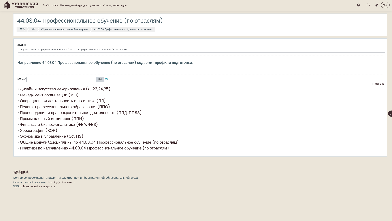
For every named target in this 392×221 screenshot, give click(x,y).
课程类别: (21, 45)
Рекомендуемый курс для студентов (80, 5)
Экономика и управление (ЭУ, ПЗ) (51, 136)
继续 (100, 79)
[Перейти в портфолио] (376, 6)
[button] (107, 79)
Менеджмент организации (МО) (49, 95)
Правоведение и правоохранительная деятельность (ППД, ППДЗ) (81, 112)
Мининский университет (40, 186)
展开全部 (379, 84)
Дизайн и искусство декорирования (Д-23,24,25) (65, 89)
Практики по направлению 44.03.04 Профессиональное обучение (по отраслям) (94, 148)
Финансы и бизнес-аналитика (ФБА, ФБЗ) (59, 124)
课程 (33, 29)
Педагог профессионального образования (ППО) (65, 107)
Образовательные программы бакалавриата (64, 29)
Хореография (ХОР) (38, 130)
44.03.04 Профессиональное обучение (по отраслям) (123, 29)
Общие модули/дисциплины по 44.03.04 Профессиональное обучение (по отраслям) (99, 142)
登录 (385, 4)
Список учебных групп (115, 5)
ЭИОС (46, 5)
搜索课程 (21, 79)
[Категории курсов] (368, 6)
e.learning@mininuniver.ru (61, 182)
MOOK (55, 5)
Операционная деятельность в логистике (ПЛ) (63, 101)
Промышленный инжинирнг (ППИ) (52, 118)
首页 (22, 29)
